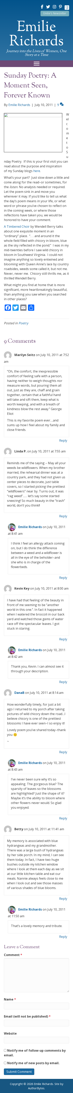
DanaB (19, 693)
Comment (13, 955)
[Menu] (36, 63)
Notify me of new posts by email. (33, 1063)
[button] (54, 13)
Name (10, 999)
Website (10, 1033)
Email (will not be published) (27, 1016)
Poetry (23, 323)
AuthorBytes (36, 1088)
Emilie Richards (30, 527)
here (36, 171)
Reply (63, 440)
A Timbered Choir (17, 226)
